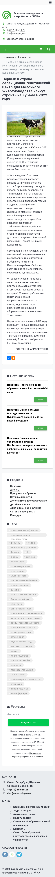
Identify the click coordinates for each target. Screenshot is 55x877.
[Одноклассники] (13, 358)
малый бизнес (18, 674)
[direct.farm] (12, 854)
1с (28, 552)
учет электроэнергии (22, 646)
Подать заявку (22, 817)
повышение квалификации (24, 530)
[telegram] (19, 854)
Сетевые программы (22, 511)
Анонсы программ (24, 814)
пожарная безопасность (23, 627)
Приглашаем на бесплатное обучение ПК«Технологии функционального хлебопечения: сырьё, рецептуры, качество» (27, 445)
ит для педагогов (19, 656)
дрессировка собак (20, 660)
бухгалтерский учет (21, 599)
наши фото (16, 604)
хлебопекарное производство (26, 679)
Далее (40, 399)
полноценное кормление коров (26, 613)
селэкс (31, 543)
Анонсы (15, 489)
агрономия (16, 684)
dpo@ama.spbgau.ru (17, 33)
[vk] (5, 854)
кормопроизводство (21, 632)
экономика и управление (23, 547)
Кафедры (15, 515)
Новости (24, 57)
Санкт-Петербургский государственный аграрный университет (30, 836)
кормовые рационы (20, 566)
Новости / (13, 384)
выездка (15, 590)
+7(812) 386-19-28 (16, 30)
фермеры (15, 543)
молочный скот (18, 576)
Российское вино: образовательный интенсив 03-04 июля (27, 388)
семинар (30, 557)
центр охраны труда (21, 608)
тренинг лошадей (20, 585)
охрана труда (17, 561)
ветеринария (17, 637)
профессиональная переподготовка (20, 535)
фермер (15, 552)
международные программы (25, 618)
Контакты (19, 828)
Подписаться (28, 723)
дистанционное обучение (24, 580)
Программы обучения (23, 493)
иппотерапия (17, 571)
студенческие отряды (22, 641)
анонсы (14, 557)
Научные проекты (21, 497)
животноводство (19, 689)
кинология (16, 665)
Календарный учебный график (31, 806)
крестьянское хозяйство (23, 594)
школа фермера (19, 693)
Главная (8, 57)
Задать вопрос (22, 810)
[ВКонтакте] (9, 358)
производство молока (22, 670)
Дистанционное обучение (25, 508)
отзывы (14, 651)
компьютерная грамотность (25, 623)
